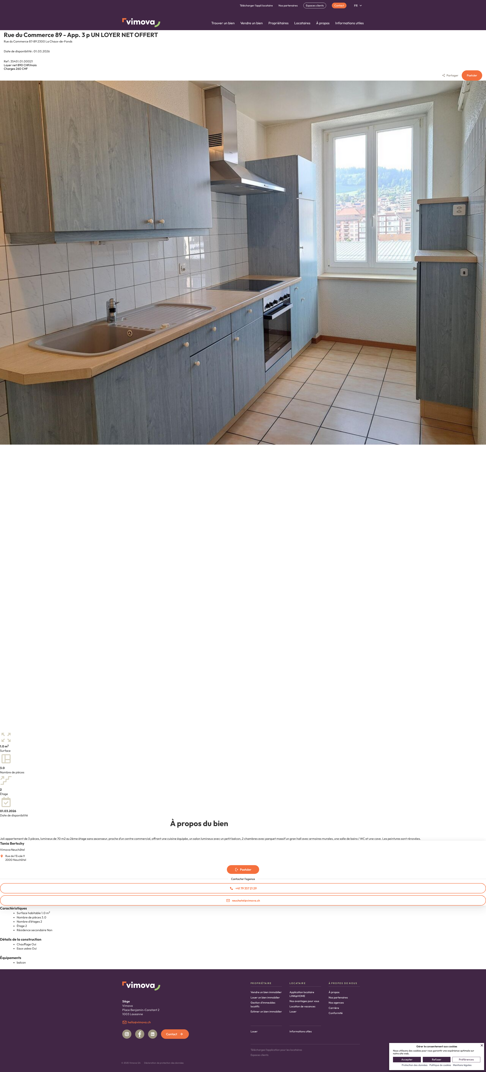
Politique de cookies (440, 1065)
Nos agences (336, 1002)
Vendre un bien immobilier (266, 992)
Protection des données (415, 1065)
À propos (323, 23)
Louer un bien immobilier (265, 997)
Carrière (334, 1008)
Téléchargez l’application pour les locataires (276, 1050)
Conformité (336, 1013)
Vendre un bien (251, 23)
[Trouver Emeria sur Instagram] (126, 1034)
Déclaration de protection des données (164, 1062)
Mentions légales (462, 1065)
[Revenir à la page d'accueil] (141, 23)
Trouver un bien (223, 23)
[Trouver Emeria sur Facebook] (139, 1034)
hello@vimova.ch (139, 1022)
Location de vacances (302, 1006)
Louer (293, 1011)
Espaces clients (315, 5)
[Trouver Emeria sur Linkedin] (152, 1034)
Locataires (302, 23)
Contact (339, 5)
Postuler (472, 75)
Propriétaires (278, 23)
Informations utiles (349, 23)
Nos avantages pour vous (304, 1001)
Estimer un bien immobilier (266, 1011)
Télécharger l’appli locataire (256, 5)
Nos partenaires (288, 5)
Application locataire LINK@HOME (302, 994)
